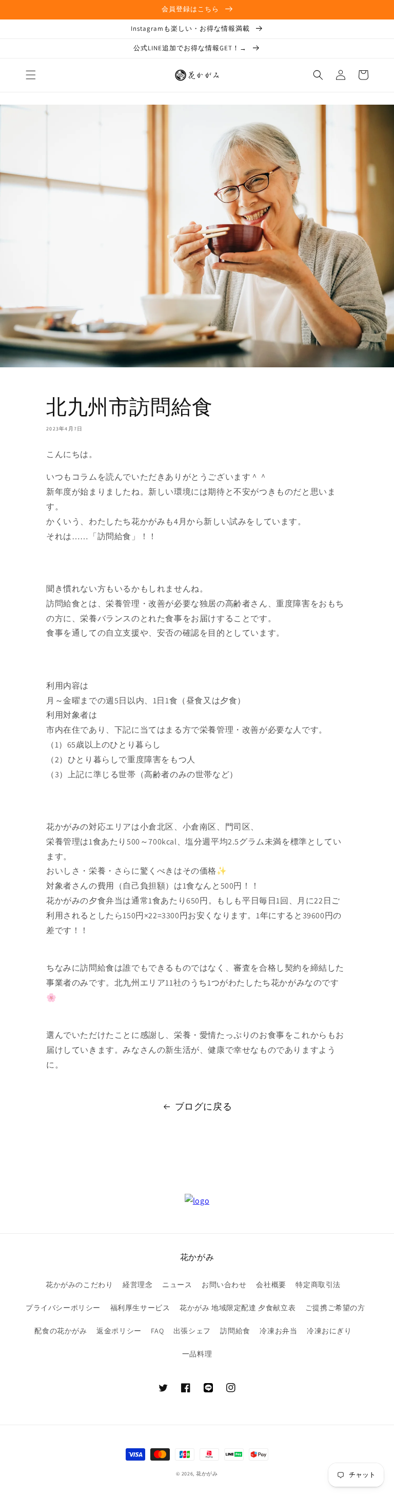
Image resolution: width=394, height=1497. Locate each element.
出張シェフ (192, 1330)
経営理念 (137, 1284)
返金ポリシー (119, 1330)
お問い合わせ (224, 1284)
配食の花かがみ (60, 1330)
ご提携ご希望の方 (335, 1307)
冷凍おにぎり (329, 1330)
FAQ (157, 1330)
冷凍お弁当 (278, 1330)
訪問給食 (235, 1330)
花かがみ (207, 1473)
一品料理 (197, 1353)
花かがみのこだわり (79, 1284)
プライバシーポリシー (63, 1307)
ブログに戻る (203, 1106)
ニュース (177, 1284)
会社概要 (271, 1284)
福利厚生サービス (140, 1307)
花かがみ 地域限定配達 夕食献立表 (238, 1307)
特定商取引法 (318, 1284)
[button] (30, 75)
